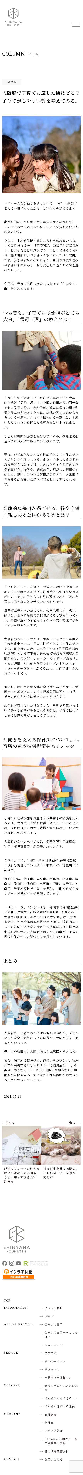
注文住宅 (51, 1353)
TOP (7, 1300)
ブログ (49, 1316)
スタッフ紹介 (54, 1431)
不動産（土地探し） (58, 1378)
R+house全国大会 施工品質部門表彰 (61, 1441)
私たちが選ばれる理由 (60, 1406)
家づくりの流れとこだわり (61, 1388)
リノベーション (55, 1361)
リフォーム (52, 1369)
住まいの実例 (54, 1324)
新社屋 (49, 1422)
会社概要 (51, 1414)
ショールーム (54, 1345)
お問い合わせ (54, 1459)
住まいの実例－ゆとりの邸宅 (61, 1335)
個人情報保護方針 (57, 1451)
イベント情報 (54, 1308)
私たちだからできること (61, 1398)
